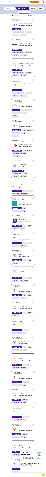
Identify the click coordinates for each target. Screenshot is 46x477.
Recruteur (35, 1)
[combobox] (10, 8)
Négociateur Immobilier (25, 146)
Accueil (2, 5)
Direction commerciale (25, 221)
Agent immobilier (23, 187)
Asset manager (23, 343)
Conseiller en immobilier (25, 25)
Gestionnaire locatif (24, 239)
